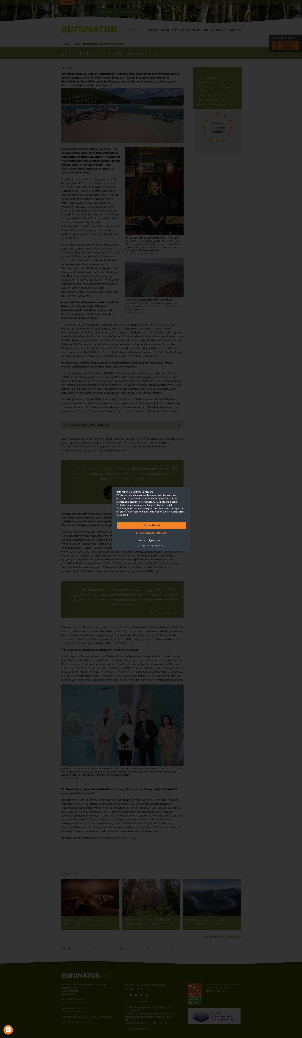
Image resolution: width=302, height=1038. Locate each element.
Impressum (142, 546)
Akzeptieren (152, 525)
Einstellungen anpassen (152, 532)
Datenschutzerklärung (156, 546)
